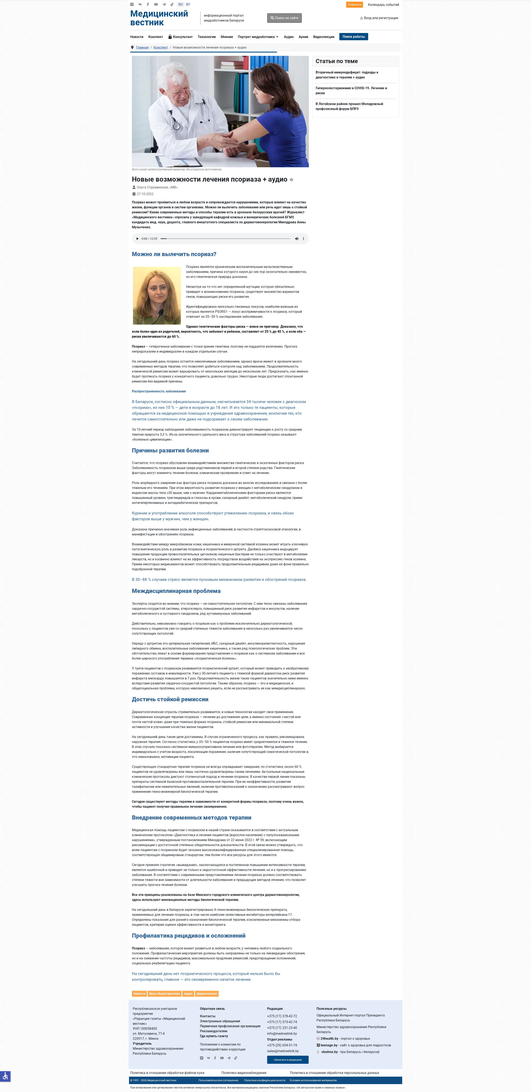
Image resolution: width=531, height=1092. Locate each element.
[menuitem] (138, 36)
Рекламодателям (213, 1031)
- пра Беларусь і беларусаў (351, 1052)
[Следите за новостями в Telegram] (164, 5)
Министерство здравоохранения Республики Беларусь (351, 1029)
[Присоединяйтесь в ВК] (140, 5)
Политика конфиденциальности (264, 1080)
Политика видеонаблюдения (244, 1073)
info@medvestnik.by (282, 1034)
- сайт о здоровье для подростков (356, 1045)
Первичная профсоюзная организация (230, 1026)
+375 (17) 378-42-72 (282, 1016)
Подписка (354, 4)
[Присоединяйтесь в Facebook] (148, 5)
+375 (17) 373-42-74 (282, 1022)
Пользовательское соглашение (218, 1080)
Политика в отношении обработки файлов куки (167, 1073)
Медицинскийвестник (159, 18)
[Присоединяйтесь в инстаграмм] (132, 5)
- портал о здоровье (345, 1039)
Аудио (188, 993)
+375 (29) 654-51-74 (282, 1045)
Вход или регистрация (381, 18)
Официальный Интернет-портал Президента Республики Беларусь (351, 1017)
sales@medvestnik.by (283, 1051)
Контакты (208, 1016)
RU (181, 4)
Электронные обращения (220, 1021)
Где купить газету (214, 1036)
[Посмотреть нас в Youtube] (156, 5)
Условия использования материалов (313, 1080)
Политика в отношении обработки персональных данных (334, 1073)
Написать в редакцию (288, 1059)
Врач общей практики (164, 993)
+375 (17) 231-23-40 (282, 1028)
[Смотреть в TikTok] (172, 5)
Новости (139, 993)
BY (188, 4)
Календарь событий (383, 5)
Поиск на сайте (286, 18)
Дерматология (207, 993)
